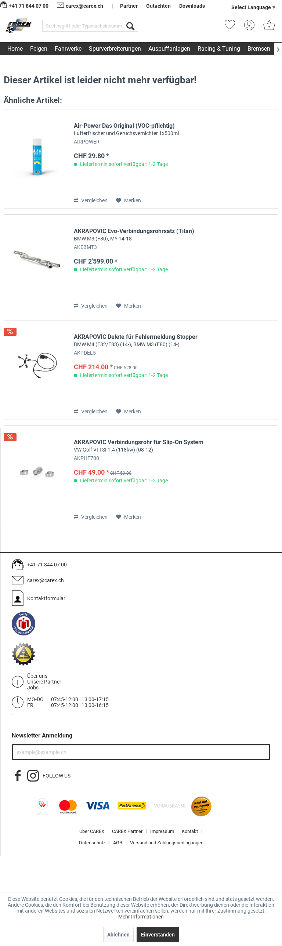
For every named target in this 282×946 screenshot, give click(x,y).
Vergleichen (94, 200)
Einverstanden (158, 935)
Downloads (192, 6)
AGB (117, 842)
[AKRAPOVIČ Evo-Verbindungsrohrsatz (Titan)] (37, 264)
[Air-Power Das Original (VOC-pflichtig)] (37, 159)
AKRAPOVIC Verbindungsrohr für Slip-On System (138, 446)
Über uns (37, 676)
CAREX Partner (127, 831)
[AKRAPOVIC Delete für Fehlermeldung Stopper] (37, 370)
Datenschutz (92, 842)
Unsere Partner (44, 682)
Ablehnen (118, 935)
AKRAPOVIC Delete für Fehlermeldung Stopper (136, 340)
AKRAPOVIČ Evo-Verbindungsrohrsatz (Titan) (134, 235)
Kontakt (190, 831)
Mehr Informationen (141, 917)
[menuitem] (90, 26)
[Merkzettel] (232, 27)
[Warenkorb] (269, 27)
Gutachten (158, 6)
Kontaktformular (46, 598)
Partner (129, 6)
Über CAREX (91, 831)
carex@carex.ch (84, 6)
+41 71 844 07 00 (47, 565)
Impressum (162, 831)
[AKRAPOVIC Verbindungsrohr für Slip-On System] (37, 475)
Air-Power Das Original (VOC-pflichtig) (126, 129)
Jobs (33, 688)
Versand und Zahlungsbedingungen (166, 842)
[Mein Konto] (251, 27)
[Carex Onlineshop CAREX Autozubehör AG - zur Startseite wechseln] (19, 27)
